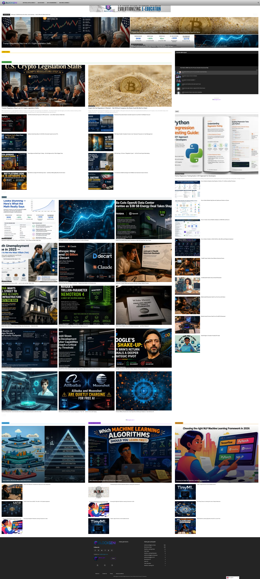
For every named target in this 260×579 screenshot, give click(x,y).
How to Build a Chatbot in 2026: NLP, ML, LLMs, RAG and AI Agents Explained (217, 239)
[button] (258, 2)
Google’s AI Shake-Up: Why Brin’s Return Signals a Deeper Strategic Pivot (132, 368)
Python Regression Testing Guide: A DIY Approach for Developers (195, 176)
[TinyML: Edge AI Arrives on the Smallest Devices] (98, 526)
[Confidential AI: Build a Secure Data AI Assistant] (187, 286)
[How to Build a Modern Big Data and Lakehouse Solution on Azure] (187, 209)
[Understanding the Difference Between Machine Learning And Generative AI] (98, 492)
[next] (256, 14)
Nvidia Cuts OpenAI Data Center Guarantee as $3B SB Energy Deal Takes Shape (133, 240)
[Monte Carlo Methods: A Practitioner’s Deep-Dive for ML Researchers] (12, 492)
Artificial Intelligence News (137, 44)
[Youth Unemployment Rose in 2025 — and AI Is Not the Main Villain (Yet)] (29, 262)
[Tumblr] (108, 550)
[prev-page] (2, 57)
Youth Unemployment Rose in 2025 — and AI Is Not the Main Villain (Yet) (18, 283)
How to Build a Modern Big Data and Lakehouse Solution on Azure (215, 200)
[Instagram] (98, 550)
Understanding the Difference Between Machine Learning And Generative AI (125, 484)
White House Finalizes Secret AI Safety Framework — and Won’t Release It (132, 326)
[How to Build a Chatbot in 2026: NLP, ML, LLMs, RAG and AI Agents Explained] (187, 247)
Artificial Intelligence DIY (179, 173)
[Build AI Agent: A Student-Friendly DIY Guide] (187, 344)
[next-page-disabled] (4, 57)
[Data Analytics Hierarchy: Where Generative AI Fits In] (43, 454)
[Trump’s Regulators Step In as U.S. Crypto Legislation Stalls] (66, 32)
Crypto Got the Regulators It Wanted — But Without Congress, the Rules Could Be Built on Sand (117, 108)
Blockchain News (6, 41)
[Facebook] (95, 550)
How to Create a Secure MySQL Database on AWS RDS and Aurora (215, 219)
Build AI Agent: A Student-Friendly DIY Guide (210, 335)
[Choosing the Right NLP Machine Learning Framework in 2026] (12, 526)
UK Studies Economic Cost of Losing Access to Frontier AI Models (74, 240)
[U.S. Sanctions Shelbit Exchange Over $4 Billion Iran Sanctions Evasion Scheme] (100, 181)
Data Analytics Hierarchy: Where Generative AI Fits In (17, 480)
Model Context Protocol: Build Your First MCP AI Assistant (213, 316)
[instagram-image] (97, 565)
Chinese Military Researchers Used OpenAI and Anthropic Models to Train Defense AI (135, 411)
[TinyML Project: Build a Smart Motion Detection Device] (187, 266)
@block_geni (102, 557)
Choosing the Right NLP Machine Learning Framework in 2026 (35, 518)
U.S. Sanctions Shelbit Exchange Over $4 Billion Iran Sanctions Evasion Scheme (131, 172)
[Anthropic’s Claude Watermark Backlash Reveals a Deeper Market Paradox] (144, 262)
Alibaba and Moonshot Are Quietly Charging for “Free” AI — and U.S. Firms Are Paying (77, 411)
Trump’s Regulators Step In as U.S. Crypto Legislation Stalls (20, 108)
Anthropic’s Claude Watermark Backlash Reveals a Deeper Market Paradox (132, 283)
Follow (113, 558)
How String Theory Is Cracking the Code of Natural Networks (208, 501)
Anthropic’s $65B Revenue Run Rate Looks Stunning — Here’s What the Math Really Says (30, 14)
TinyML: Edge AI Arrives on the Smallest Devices (119, 518)
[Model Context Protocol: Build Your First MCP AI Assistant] (187, 325)
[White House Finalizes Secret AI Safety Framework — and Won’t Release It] (144, 305)
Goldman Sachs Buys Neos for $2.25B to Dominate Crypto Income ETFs (43, 134)
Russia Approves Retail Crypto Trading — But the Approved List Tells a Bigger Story (45, 153)
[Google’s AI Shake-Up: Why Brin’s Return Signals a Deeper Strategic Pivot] (144, 348)
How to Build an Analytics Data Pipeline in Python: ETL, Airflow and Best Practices (218, 181)
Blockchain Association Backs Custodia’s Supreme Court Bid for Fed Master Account (132, 114)
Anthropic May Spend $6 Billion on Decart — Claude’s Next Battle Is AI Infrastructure (77, 283)
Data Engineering (51, 2)
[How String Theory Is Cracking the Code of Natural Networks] (185, 509)
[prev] (254, 14)
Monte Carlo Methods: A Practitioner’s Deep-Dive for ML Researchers (37, 484)
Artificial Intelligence (29, 2)
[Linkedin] (101, 550)
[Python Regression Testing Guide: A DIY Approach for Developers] (216, 144)
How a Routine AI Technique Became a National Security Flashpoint (17, 368)
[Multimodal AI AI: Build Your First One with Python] (187, 305)
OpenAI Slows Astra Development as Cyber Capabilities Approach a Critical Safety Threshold (79, 368)
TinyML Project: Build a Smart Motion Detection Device (212, 258)
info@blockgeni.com (103, 554)
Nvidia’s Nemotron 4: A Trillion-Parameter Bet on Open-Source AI (73, 326)
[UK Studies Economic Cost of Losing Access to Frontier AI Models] (226, 41)
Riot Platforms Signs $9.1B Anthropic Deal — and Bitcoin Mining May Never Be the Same (46, 172)
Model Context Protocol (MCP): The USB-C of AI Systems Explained (37, 501)
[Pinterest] (105, 550)
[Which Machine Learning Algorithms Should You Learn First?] (130, 454)
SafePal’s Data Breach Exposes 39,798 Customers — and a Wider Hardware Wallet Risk (46, 114)
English (231, 577)
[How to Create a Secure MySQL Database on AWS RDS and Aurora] (187, 228)
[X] (111, 550)
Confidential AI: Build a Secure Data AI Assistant (211, 277)
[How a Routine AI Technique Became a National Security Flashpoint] (29, 348)
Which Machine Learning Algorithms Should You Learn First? (105, 480)
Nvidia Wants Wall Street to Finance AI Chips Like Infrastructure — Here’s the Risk (20, 326)
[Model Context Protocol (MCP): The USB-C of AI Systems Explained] (12, 509)
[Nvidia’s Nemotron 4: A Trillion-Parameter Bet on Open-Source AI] (87, 305)
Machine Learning (64, 2)
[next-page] (4, 192)
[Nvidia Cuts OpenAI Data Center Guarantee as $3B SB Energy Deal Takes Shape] (144, 219)
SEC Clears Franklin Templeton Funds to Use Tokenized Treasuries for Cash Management (133, 134)
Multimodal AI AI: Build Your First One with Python (213, 297)
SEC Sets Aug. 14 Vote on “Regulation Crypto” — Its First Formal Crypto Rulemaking (132, 153)
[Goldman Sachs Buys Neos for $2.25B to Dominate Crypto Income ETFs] (14, 142)
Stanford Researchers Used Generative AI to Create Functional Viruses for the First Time (21, 411)
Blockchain (41, 2)
